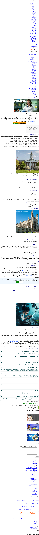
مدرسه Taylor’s (34, 24)
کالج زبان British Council (33, 82)
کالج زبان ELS (34, 31)
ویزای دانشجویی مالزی (33, 87)
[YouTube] (25, 518)
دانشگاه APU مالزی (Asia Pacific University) (31, 468)
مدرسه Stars (34, 28)
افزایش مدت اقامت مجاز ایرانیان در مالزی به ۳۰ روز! (30, 97)
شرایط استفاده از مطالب (34, 46)
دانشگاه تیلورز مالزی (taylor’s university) (32, 467)
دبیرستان (33, 5)
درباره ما (34, 42)
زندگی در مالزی (35, 524)
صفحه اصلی (35, 45)
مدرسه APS (34, 25)
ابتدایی (33, 55)
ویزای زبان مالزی (33, 38)
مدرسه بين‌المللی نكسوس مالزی (33, 481)
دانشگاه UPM (34, 14)
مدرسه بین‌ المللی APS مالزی (33, 479)
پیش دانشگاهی (32, 6)
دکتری (33, 9)
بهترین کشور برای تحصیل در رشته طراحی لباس (31, 421)
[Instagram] (17, 518)
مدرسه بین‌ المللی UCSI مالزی (33, 478)
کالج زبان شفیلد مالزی (34, 475)
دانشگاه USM (34, 66)
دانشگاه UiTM (34, 22)
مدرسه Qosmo (34, 27)
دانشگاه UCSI (34, 18)
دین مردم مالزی (35, 492)
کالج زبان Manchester (33, 33)
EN (36, 44)
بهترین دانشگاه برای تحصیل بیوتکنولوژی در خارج (32, 127)
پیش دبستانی (32, 4)
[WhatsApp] (13, 518)
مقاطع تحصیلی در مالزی (32, 3)
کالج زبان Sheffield (33, 32)
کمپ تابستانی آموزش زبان (32, 34)
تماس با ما (34, 43)
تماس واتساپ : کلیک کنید (34, 528)
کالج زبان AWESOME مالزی (33, 474)
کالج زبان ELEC (34, 29)
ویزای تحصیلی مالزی (34, 462)
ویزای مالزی (35, 35)
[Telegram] (21, 518)
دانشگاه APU (34, 13)
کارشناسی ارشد (32, 8)
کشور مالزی (35, 488)
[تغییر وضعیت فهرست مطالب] (37, 126)
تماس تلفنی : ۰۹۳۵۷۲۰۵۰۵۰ (33, 527)
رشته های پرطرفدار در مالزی (32, 10)
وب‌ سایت (37, 456)
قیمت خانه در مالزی (34, 494)
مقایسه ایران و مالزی (34, 493)
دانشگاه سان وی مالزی (29, 275)
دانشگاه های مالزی (34, 11)
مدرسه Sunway (34, 74)
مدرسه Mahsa (34, 26)
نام (38, 453)
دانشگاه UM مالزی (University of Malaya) (32, 469)
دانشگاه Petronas (33, 15)
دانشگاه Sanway (34, 12)
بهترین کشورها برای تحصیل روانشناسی (33, 431)
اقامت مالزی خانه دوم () (33, 485)
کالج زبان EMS (34, 30)
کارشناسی (32, 58)
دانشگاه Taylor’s (34, 63)
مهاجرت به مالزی (35, 522)
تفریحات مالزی (35, 490)
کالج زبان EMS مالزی (34, 473)
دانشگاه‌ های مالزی (24, 270)
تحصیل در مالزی (35, 2)
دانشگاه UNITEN (33, 20)
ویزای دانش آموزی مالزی (32, 37)
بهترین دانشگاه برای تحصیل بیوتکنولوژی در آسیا (32, 128)
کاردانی (33, 7)
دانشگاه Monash (34, 71)
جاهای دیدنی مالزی (34, 491)
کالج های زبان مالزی (34, 79)
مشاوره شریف (32, 121)
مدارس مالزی (35, 23)
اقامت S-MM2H (34, 41)
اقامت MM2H (34, 40)
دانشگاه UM (34, 16)
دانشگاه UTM (34, 17)
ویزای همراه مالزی (33, 39)
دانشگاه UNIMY (33, 19)
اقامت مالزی (35, 90)
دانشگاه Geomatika (33, 21)
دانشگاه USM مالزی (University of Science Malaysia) (30, 470)
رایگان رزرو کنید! (16, 123)
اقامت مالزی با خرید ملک (34, 484)
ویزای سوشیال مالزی (33, 36)
